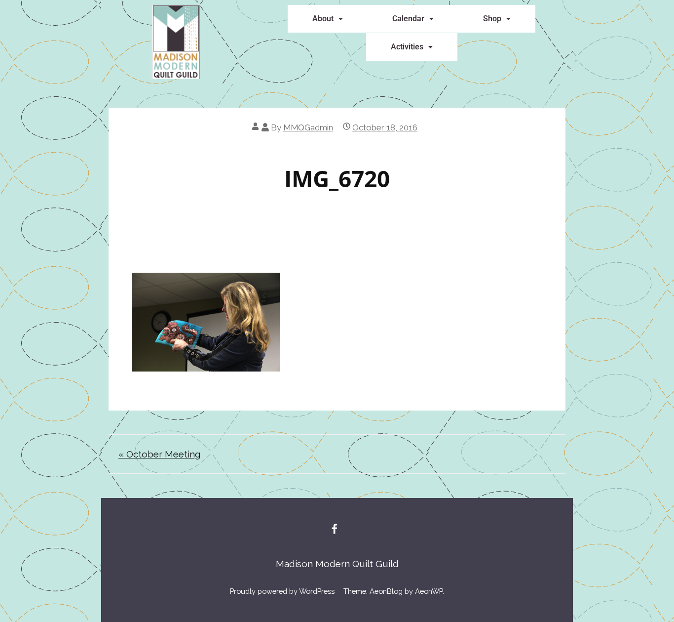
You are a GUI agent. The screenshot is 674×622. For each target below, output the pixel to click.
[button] (328, 19)
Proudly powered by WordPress (282, 591)
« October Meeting (159, 454)
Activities (407, 46)
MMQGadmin (308, 127)
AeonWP (429, 591)
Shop (492, 18)
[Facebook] (334, 529)
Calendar (408, 18)
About (323, 18)
